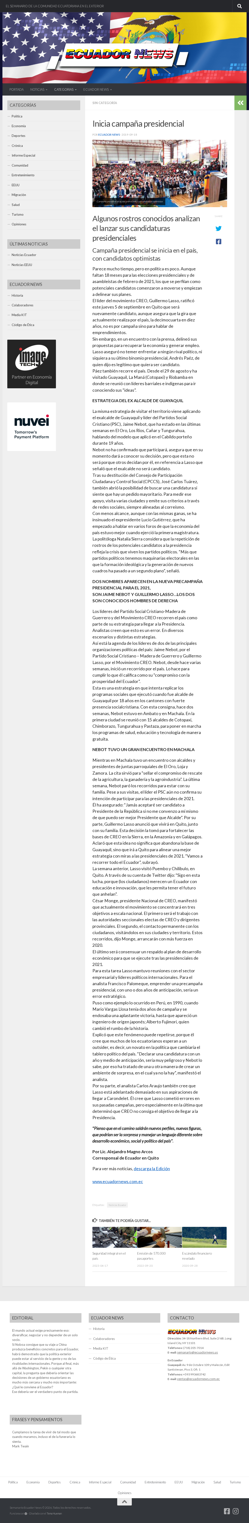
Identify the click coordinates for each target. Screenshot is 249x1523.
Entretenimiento (23, 175)
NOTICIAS (37, 89)
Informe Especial (23, 155)
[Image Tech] (31, 387)
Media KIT (19, 315)
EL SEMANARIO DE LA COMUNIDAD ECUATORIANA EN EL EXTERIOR (55, 6)
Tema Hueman (54, 1513)
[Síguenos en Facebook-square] (227, 1511)
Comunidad (20, 165)
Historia (17, 295)
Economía (19, 126)
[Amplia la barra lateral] (240, 103)
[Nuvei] (31, 450)
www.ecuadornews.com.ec (117, 1181)
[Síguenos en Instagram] (235, 1511)
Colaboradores (22, 305)
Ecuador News (109, 134)
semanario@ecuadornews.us (197, 1352)
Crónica (17, 146)
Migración (19, 195)
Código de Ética (23, 325)
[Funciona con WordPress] (26, 1513)
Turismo (18, 214)
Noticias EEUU (22, 265)
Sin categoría (104, 103)
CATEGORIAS (63, 89)
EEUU (15, 185)
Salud (16, 205)
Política (17, 116)
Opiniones (19, 224)
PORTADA (16, 89)
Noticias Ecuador (117, 1205)
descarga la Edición (152, 1168)
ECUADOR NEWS (96, 89)
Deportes (18, 136)
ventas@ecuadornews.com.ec (198, 1379)
